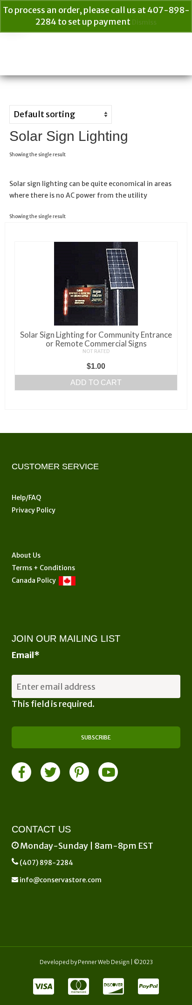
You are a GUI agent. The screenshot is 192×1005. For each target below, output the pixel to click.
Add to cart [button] (96, 382)
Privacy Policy (33, 510)
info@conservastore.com (60, 880)
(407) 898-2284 (46, 863)
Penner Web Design (104, 961)
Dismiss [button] (144, 22)
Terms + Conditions (43, 568)
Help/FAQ (26, 497)
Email (26, 655)
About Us (26, 555)
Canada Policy (35, 580)
